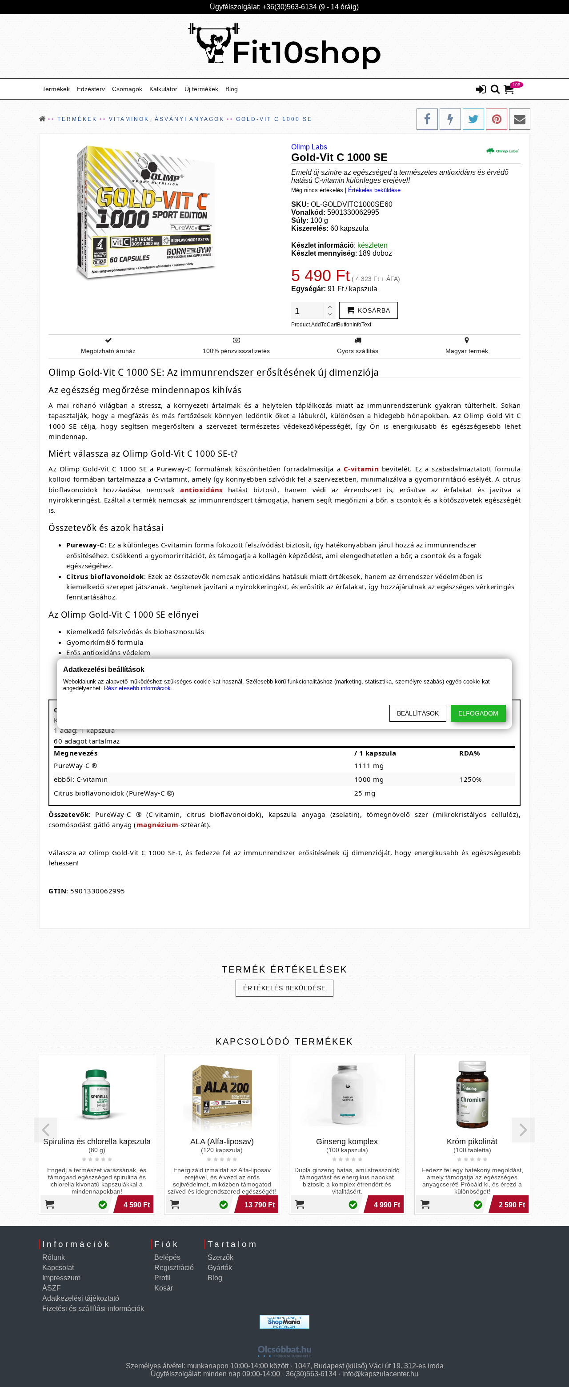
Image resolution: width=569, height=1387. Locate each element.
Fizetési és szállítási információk (93, 1308)
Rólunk (53, 1257)
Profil (162, 1278)
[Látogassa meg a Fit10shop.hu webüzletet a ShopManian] (284, 1322)
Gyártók (220, 1267)
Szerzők (220, 1257)
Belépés (167, 1257)
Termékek (56, 88)
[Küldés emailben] (519, 119)
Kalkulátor (163, 88)
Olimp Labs (309, 147)
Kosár (163, 1288)
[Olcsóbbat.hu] (284, 1348)
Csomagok (127, 88)
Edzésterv (91, 88)
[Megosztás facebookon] (427, 119)
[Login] (481, 90)
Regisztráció (174, 1267)
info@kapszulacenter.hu (380, 1374)
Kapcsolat (58, 1267)
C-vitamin (361, 468)
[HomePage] (284, 46)
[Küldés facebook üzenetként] (450, 119)
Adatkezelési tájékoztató (80, 1298)
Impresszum (61, 1278)
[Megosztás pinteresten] (496, 119)
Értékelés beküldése (374, 190)
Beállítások (418, 713)
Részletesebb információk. (138, 688)
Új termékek (201, 88)
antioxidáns (201, 489)
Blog (231, 88)
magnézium (157, 824)
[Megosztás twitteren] (473, 119)
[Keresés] (495, 90)
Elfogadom (478, 713)
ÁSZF (51, 1288)
